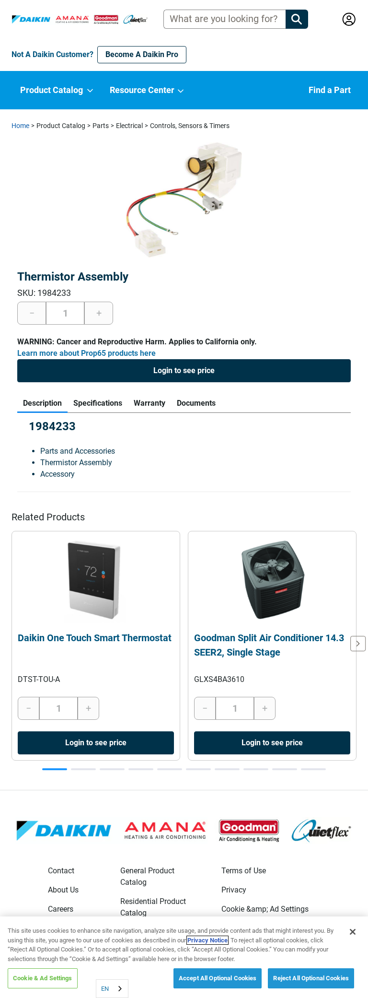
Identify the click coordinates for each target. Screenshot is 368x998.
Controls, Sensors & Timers (190, 125)
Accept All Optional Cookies (218, 978)
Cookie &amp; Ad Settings (265, 909)
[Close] (352, 931)
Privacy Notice (207, 940)
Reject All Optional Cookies (311, 978)
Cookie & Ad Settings (42, 978)
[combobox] (112, 988)
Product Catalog (60, 125)
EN (105, 988)
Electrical (129, 125)
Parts (100, 125)
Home (20, 125)
